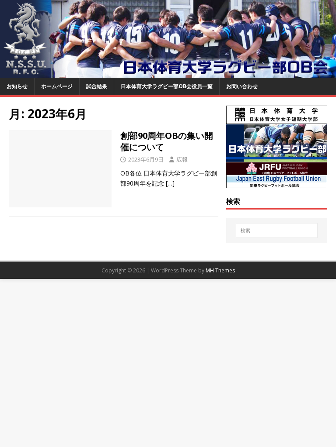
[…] (170, 183)
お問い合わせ (242, 86)
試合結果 (96, 86)
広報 (182, 159)
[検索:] (276, 230)
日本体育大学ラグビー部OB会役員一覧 (167, 86)
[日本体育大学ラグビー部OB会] (168, 72)
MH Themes (220, 270)
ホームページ (57, 86)
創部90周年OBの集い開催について (166, 141)
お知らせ (17, 86)
